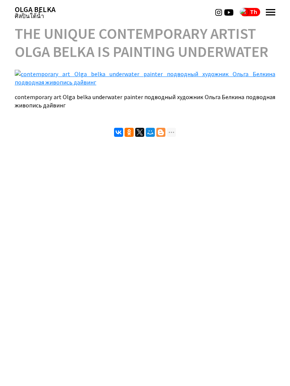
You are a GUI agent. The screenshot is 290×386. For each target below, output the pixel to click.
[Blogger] (160, 132)
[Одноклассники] (129, 132)
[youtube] (228, 12)
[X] (139, 132)
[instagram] (218, 12)
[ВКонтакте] (118, 132)
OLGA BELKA (35, 12)
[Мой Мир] (150, 132)
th (253, 11)
